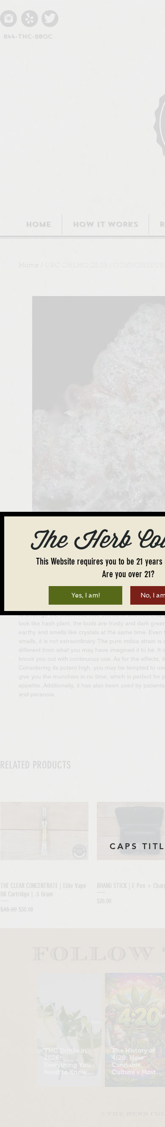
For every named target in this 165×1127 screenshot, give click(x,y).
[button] (85, 595)
